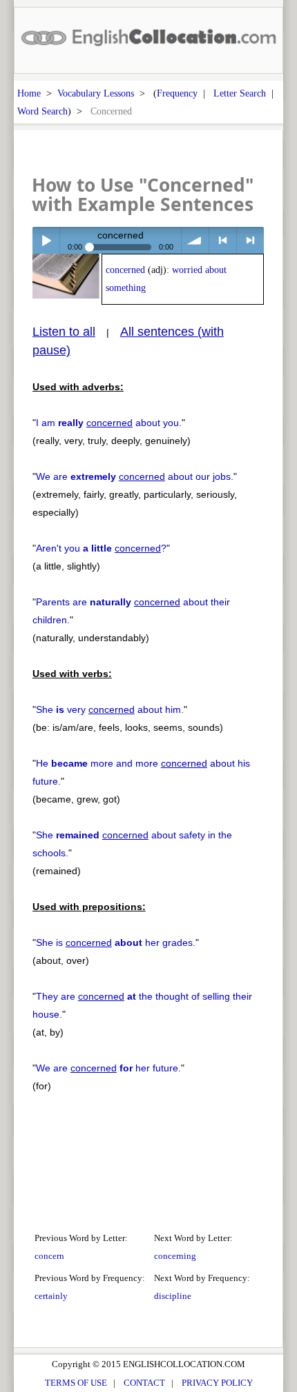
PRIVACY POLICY (217, 1383)
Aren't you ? (101, 548)
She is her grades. (115, 942)
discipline (172, 1296)
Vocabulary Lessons (95, 93)
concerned (125, 270)
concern (49, 1256)
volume (195, 240)
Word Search (42, 111)
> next (250, 240)
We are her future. (108, 1067)
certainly (51, 1296)
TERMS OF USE (76, 1383)
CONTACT (144, 1383)
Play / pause (45, 240)
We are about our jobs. (134, 476)
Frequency (177, 93)
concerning (175, 1256)
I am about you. (109, 422)
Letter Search (239, 93)
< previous (222, 240)
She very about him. (110, 709)
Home (29, 93)
